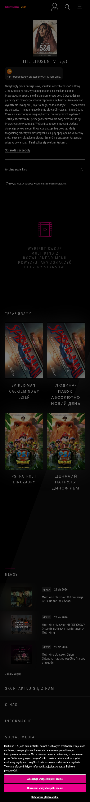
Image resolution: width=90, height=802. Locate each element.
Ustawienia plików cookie (44, 797)
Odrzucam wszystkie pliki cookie (45, 788)
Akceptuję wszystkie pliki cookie (45, 779)
